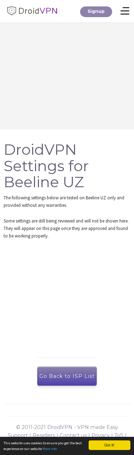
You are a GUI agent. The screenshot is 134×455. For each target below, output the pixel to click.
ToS (118, 435)
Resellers (44, 435)
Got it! (109, 445)
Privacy (100, 435)
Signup (96, 11)
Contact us (73, 435)
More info (50, 448)
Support (18, 435)
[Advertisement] (70, 298)
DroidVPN (60, 427)
